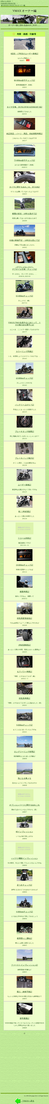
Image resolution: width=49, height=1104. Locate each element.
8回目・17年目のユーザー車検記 (24, 54)
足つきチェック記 (24, 885)
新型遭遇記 (24, 1018)
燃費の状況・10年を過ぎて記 (24, 214)
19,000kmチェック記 (24, 565)
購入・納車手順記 (24, 992)
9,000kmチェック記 (24, 725)
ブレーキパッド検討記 (24, 458)
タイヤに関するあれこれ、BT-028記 (24, 187)
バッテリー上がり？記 (24, 405)
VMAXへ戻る (27, 1101)
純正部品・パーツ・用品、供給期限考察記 (24, 134)
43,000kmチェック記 (24, 378)
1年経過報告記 (24, 645)
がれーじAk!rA (6, 1)
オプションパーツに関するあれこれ (24, 805)
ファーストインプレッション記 (24, 965)
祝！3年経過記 (24, 512)
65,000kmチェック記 (24, 296)
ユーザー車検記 (24, 485)
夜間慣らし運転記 (24, 938)
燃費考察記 (24, 592)
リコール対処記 (24, 538)
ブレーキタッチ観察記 (24, 432)
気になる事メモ (24, 778)
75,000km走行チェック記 (24, 160)
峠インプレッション (24, 832)
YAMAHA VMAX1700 (8, 3)
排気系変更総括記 (24, 618)
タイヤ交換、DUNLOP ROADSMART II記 (24, 107)
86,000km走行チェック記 (24, 80)
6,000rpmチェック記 (24, 912)
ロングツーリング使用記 (24, 752)
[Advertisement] (24, 1060)
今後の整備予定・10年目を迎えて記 (24, 240)
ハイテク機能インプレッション (24, 858)
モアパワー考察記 (24, 672)
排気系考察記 (24, 698)
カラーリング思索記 (24, 351)
